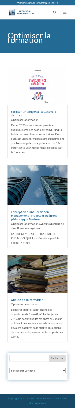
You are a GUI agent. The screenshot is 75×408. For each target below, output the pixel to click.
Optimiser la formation (24, 119)
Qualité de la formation (27, 300)
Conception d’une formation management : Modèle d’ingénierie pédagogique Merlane (34, 215)
